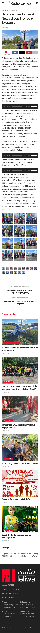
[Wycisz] (29, 107)
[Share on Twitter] (22, 52)
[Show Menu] (3, 3)
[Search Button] (37, 3)
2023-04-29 (5, 27)
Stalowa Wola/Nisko (11, 343)
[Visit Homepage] (20, 3)
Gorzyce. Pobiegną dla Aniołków (16, 499)
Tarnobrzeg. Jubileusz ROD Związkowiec (20, 463)
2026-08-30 (6, 353)
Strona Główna (6, 10)
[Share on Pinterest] (29, 52)
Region (14, 10)
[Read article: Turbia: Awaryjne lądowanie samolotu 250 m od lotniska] (20, 332)
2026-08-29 (6, 502)
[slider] (34, 106)
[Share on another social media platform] (35, 52)
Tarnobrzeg (8, 381)
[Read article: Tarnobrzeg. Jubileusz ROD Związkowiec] (20, 447)
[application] (20, 106)
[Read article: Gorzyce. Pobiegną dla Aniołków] (20, 483)
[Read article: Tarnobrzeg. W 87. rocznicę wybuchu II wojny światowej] (20, 409)
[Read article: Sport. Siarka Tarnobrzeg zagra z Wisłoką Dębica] (20, 519)
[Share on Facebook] (15, 52)
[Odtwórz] (4, 107)
